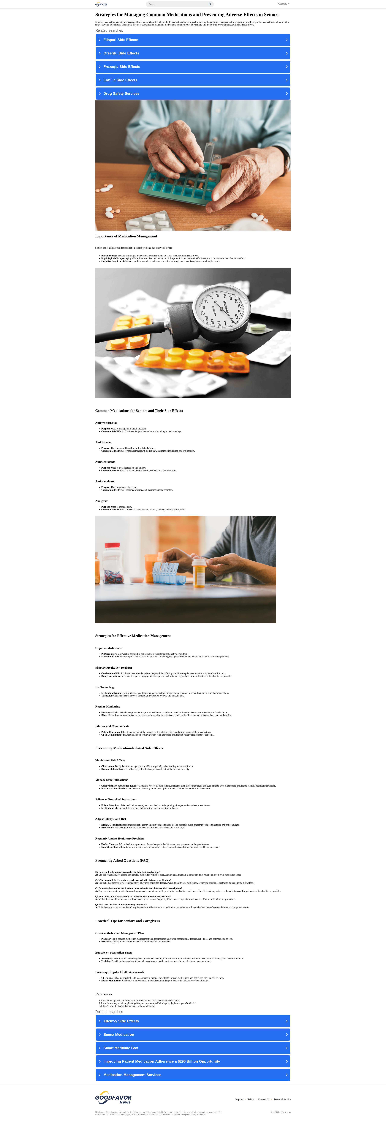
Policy (251, 1099)
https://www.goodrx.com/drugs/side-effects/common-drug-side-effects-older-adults (140, 1000)
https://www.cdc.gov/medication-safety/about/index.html (128, 1006)
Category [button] (283, 3)
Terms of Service (282, 1099)
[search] (209, 4)
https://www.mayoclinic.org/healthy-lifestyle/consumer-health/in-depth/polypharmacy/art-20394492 (148, 1003)
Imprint (239, 1099)
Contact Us (263, 1099)
